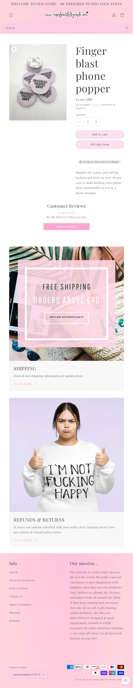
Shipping (96, 104)
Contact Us (16, 596)
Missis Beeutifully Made (94, 679)
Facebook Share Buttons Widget (101, 162)
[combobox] (66, 28)
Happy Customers (20, 604)
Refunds (14, 620)
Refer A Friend (18, 588)
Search (13, 572)
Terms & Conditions (21, 580)
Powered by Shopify (114, 679)
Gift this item (99, 144)
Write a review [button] (66, 226)
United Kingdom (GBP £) (26, 674)
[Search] (127, 28)
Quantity (81, 114)
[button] (11, 15)
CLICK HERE (23, 384)
